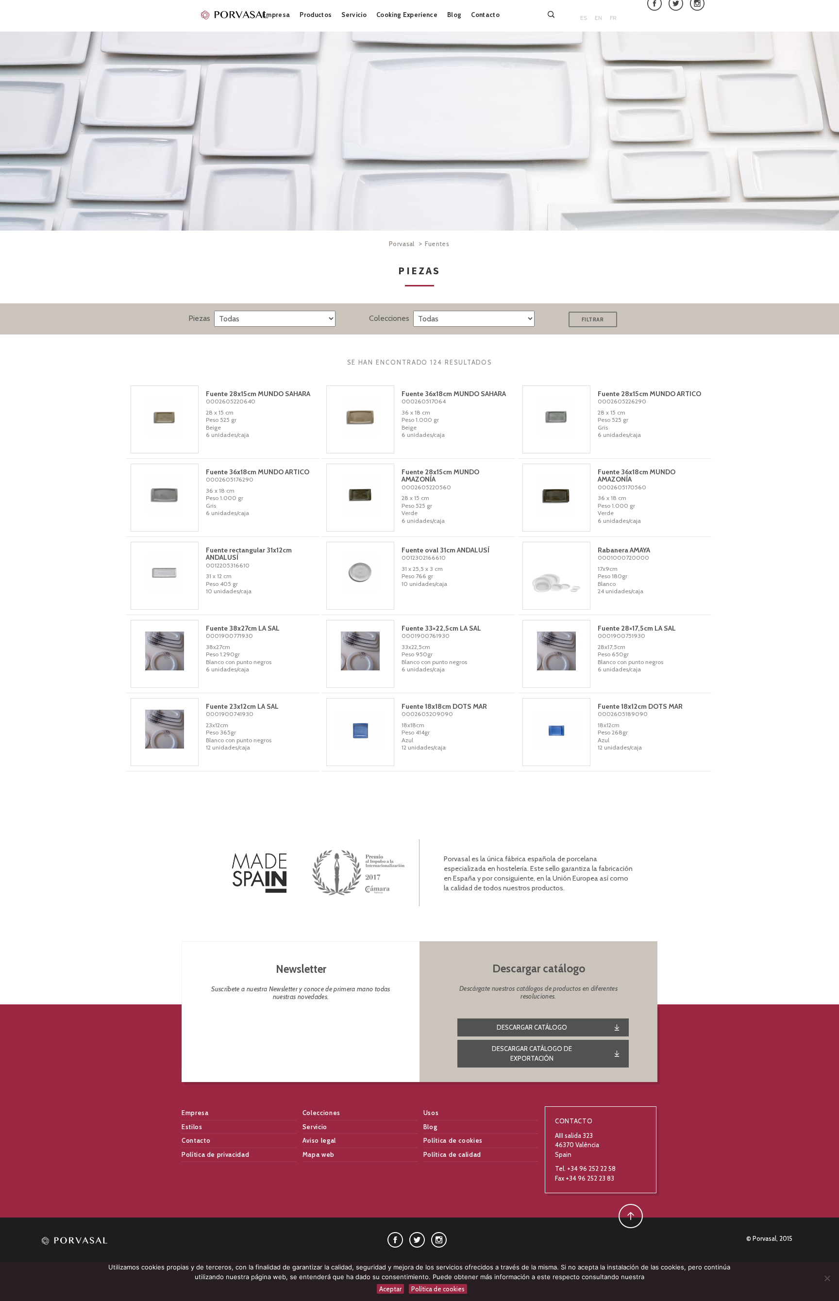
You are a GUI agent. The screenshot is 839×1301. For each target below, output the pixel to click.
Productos (316, 14)
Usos (431, 1113)
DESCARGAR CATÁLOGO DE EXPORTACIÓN (532, 1053)
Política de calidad (452, 1154)
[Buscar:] (552, 14)
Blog (454, 14)
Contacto (485, 14)
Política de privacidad (215, 1154)
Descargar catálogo (532, 1027)
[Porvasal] (235, 14)
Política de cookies (453, 1140)
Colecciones (321, 1113)
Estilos (192, 1127)
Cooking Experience (406, 14)
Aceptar (390, 1289)
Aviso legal (319, 1140)
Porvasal (402, 244)
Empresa (276, 14)
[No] (827, 1278)
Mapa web (318, 1154)
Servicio (354, 14)
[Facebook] (395, 1239)
